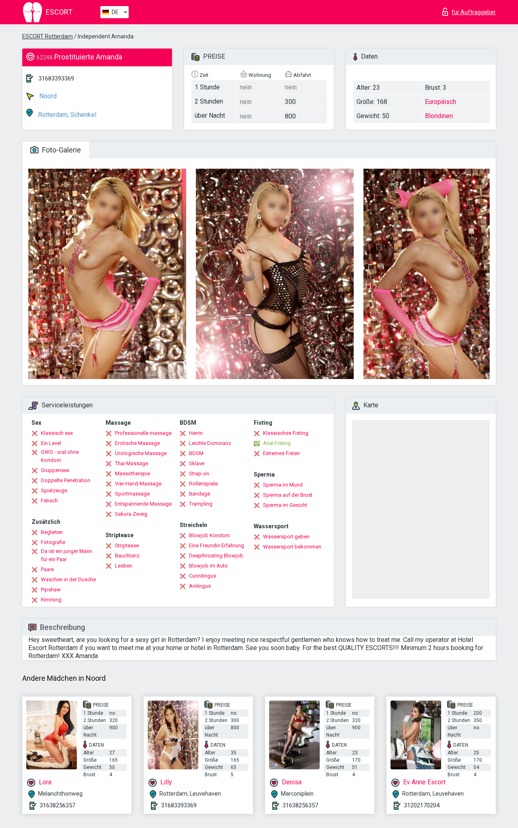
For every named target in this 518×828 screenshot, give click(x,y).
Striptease (127, 545)
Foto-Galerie (60, 150)
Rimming (51, 600)
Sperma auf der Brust (287, 495)
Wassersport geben (286, 537)
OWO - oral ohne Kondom (60, 456)
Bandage (199, 494)
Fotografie (53, 542)
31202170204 (421, 805)
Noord (47, 96)
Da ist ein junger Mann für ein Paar (66, 555)
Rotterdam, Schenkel (66, 115)
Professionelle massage (143, 433)
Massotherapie (132, 473)
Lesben (123, 566)
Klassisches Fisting (285, 433)
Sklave (196, 463)
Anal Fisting (277, 443)
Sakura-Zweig (131, 514)
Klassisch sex (57, 433)
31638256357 (57, 805)
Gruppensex (55, 470)
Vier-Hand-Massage (138, 484)
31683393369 (56, 78)
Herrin (196, 433)
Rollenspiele (203, 484)
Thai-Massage (131, 463)
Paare (47, 569)
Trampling (200, 504)
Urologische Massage (141, 453)
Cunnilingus (202, 576)
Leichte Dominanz (210, 443)
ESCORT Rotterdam (47, 36)
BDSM (196, 453)
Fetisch (49, 501)
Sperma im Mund (283, 485)
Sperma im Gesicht (285, 505)
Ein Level (51, 443)
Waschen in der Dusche (68, 579)
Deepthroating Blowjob (216, 556)
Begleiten (52, 532)
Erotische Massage (137, 443)
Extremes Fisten (281, 453)
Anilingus (200, 586)
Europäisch (440, 102)
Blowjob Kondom (209, 535)
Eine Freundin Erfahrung (216, 545)
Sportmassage (132, 494)
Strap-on (199, 473)
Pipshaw (51, 590)
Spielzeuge (54, 490)
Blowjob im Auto (208, 566)
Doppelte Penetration (65, 480)
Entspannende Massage (143, 504)
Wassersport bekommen (292, 547)
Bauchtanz (127, 556)
